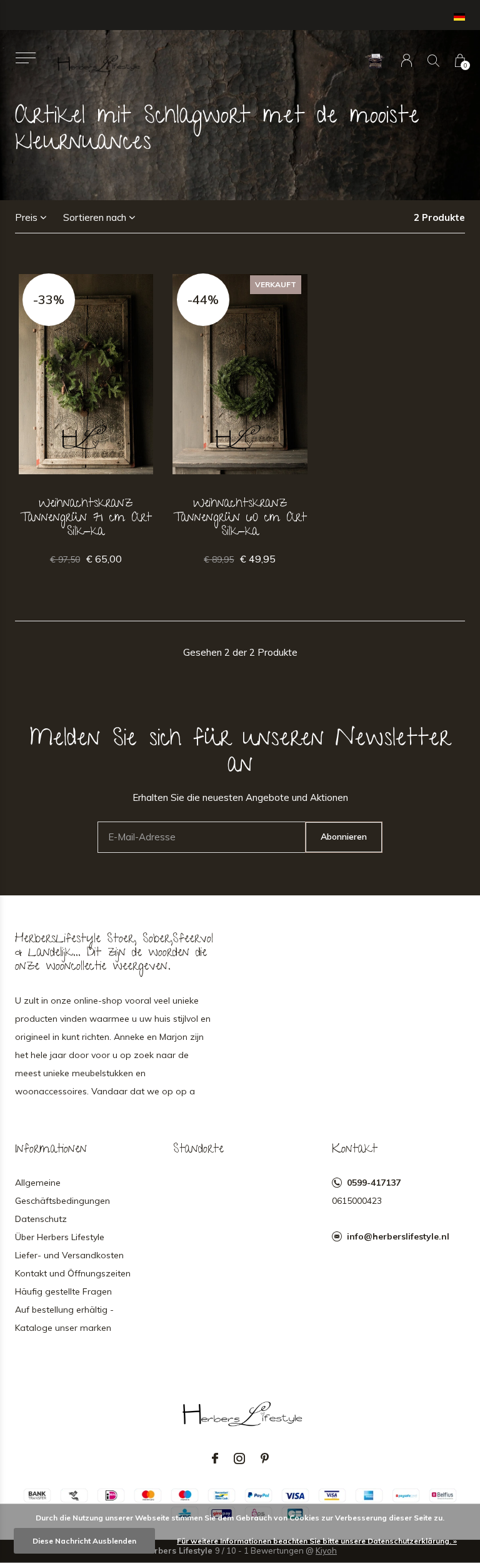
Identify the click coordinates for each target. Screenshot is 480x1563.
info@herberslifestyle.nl (398, 1236)
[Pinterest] (265, 1458)
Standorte (198, 1150)
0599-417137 (374, 1182)
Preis (26, 217)
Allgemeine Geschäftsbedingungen (62, 1191)
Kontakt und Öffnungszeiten (73, 1273)
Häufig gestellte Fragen (63, 1291)
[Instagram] (239, 1458)
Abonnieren (344, 836)
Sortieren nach (94, 217)
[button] (25, 58)
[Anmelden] (406, 60)
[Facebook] (215, 1458)
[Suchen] (433, 60)
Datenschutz (41, 1218)
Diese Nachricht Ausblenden (84, 1540)
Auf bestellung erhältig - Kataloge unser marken (64, 1318)
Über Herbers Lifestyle (59, 1237)
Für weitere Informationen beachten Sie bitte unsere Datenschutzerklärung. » (317, 1540)
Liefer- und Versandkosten (69, 1255)
